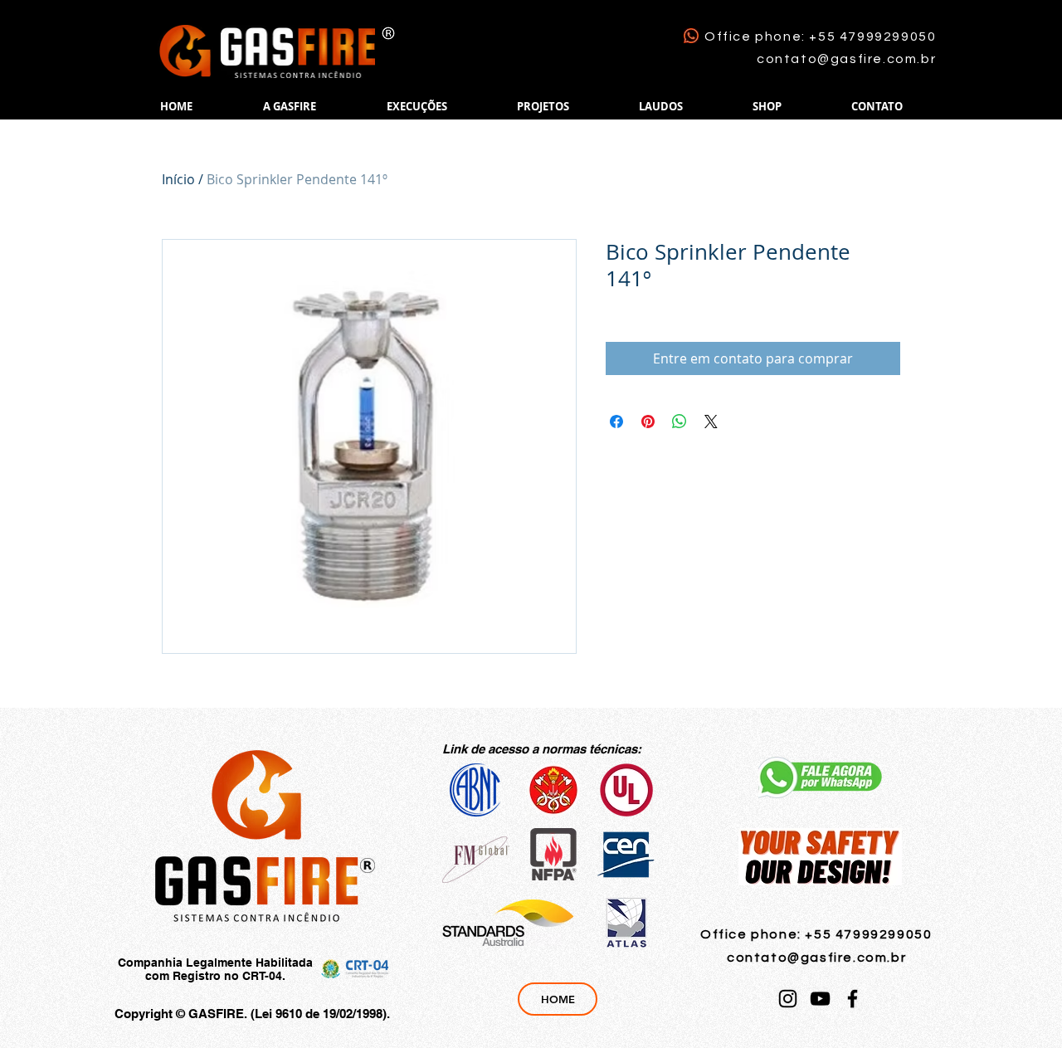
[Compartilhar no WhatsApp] (679, 421)
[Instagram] (788, 999)
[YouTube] (820, 999)
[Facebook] (852, 999)
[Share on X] (711, 421)
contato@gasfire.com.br (846, 59)
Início (178, 179)
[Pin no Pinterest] (648, 421)
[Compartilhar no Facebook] (616, 421)
